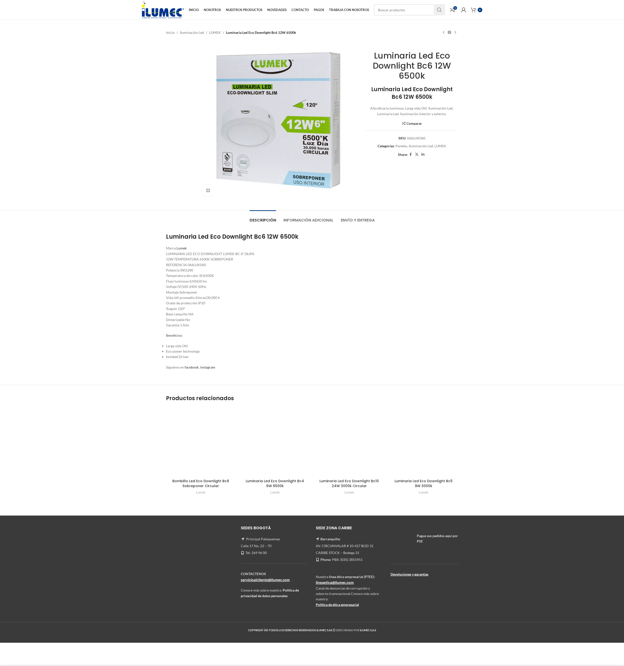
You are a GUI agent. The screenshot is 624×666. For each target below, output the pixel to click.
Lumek (181, 248)
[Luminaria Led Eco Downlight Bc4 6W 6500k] (275, 442)
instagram (207, 367)
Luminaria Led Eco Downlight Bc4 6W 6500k (275, 483)
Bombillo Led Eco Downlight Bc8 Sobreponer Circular (200, 483)
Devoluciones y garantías (409, 574)
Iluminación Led (192, 32)
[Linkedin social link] (423, 154)
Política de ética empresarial (337, 605)
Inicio (170, 32)
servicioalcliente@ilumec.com (265, 580)
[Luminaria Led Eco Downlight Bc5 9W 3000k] (423, 442)
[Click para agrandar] (208, 190)
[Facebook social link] (411, 154)
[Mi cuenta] (464, 10)
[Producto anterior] (443, 33)
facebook (192, 367)
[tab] (263, 217)
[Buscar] (439, 9)
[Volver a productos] (449, 33)
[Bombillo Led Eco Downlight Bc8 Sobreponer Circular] (200, 442)
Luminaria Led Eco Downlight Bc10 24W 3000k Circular (349, 483)
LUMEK (215, 32)
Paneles (401, 146)
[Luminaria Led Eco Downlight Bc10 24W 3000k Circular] (349, 442)
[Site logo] (163, 9)
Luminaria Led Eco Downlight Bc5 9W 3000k (424, 483)
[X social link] (417, 154)
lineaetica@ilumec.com (335, 582)
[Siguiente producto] (455, 33)
